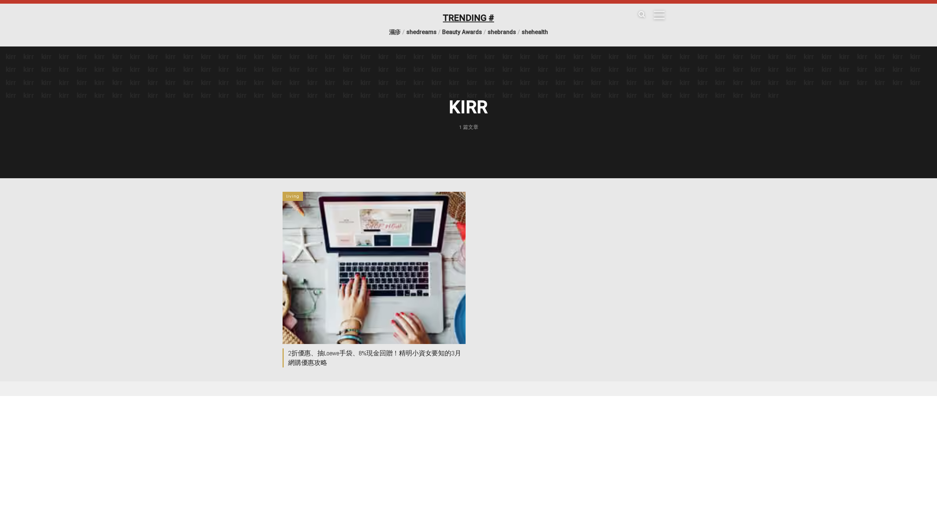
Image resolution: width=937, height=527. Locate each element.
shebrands (502, 32)
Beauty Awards (462, 32)
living (292, 196)
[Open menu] (659, 15)
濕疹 (395, 32)
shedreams (421, 32)
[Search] (641, 15)
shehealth (535, 32)
